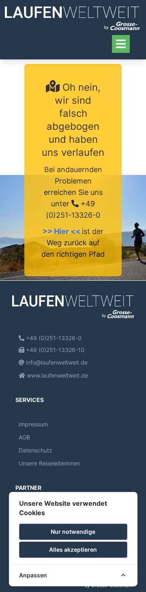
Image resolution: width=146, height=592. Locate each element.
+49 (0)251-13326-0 (53, 337)
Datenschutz (35, 450)
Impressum (33, 424)
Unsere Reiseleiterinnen (49, 463)
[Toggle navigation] (121, 43)
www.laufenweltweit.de (56, 375)
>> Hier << (62, 231)
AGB (24, 437)
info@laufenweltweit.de (56, 362)
